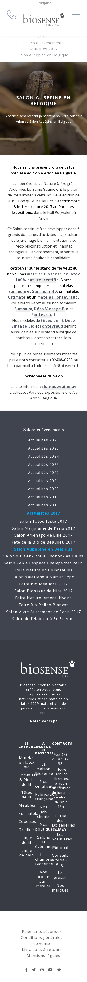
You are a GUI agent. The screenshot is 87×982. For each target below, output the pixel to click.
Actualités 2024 (43, 456)
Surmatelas (30, 813)
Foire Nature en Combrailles (44, 570)
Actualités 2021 (43, 480)
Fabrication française (46, 797)
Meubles (27, 805)
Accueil (43, 36)
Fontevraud (43, 314)
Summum (17, 291)
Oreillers (27, 829)
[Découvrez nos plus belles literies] (42, 969)
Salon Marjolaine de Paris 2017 (43, 528)
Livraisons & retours (42, 949)
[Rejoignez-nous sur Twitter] (34, 969)
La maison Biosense (44, 769)
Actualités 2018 (43, 505)
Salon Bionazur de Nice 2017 (43, 591)
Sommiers (28, 775)
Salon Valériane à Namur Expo (43, 577)
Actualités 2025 (43, 448)
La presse (60, 875)
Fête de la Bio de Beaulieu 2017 (43, 542)
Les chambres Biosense (44, 859)
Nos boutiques (45, 827)
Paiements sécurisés (42, 931)
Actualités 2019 (43, 497)
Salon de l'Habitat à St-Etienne (43, 618)
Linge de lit (26, 840)
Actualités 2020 (43, 488)
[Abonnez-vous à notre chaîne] (50, 969)
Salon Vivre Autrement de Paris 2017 (43, 611)
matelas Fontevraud (57, 297)
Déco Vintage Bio (51, 308)
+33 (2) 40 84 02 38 (60, 759)
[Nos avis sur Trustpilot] (59, 969)
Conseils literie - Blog (60, 860)
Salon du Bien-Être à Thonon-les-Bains (43, 556)
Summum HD (44, 291)
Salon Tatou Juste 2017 (43, 521)
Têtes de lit (26, 795)
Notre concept (43, 721)
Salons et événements (43, 42)
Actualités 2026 (43, 440)
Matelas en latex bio (27, 762)
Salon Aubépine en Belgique (43, 54)
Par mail (60, 847)
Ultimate (17, 297)
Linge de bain (26, 853)
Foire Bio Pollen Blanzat (43, 604)
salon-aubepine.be (58, 386)
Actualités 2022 (43, 472)
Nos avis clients (43, 812)
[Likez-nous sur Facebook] (27, 969)
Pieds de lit (28, 782)
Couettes (27, 821)
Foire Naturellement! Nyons (43, 598)
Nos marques (60, 888)
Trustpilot (44, 3)
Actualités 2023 (43, 464)
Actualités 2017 (43, 48)
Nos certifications (48, 784)
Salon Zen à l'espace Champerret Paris (43, 563)
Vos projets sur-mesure (43, 879)
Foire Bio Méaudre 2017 (43, 584)
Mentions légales (43, 955)
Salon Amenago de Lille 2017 (43, 535)
